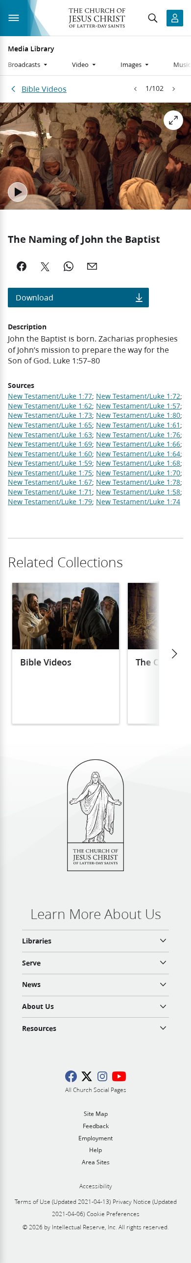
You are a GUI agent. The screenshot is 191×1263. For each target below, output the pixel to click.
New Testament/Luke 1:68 (138, 463)
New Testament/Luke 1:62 (50, 406)
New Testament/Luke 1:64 (138, 454)
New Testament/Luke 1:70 (138, 473)
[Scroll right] (174, 654)
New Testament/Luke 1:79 (50, 502)
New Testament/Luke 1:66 (138, 444)
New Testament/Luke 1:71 (50, 492)
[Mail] (92, 266)
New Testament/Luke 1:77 (50, 396)
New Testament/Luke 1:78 (138, 482)
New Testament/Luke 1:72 (138, 396)
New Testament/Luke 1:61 (138, 425)
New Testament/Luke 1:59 (50, 463)
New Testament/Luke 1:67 (50, 482)
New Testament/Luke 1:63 (50, 435)
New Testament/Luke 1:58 (138, 492)
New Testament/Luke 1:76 (138, 435)
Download (34, 297)
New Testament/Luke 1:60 (50, 454)
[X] (45, 266)
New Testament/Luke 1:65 (50, 425)
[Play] (17, 192)
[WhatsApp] (68, 266)
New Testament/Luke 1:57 (138, 406)
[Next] (173, 89)
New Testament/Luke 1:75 (50, 473)
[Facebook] (21, 266)
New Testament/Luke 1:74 (138, 502)
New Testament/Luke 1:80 (138, 415)
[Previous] (135, 89)
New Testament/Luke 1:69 (50, 444)
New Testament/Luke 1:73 (50, 415)
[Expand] (173, 120)
